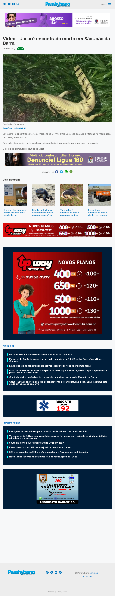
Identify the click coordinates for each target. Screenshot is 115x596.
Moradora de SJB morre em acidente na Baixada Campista (40, 354)
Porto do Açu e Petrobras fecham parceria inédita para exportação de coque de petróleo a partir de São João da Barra (58, 371)
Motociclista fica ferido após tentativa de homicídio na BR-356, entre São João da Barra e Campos (56, 360)
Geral (20, 49)
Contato (87, 576)
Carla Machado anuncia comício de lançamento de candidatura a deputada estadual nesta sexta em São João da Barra (58, 383)
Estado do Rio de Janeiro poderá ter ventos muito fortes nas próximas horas (50, 366)
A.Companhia (62, 592)
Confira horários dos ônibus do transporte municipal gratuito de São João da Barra (53, 377)
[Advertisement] (57, 535)
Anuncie (94, 573)
